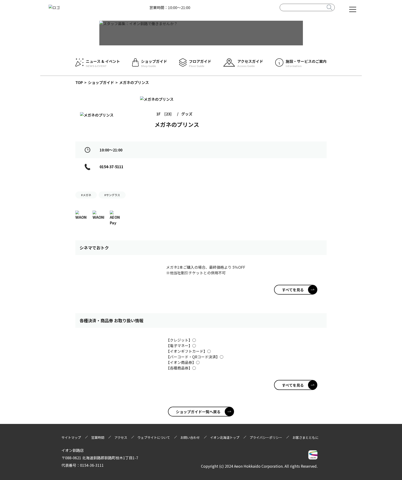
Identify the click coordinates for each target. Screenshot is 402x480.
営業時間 (97, 437)
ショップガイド (101, 82)
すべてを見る (293, 289)
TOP (79, 82)
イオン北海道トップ (224, 437)
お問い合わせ (190, 437)
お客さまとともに (305, 437)
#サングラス (112, 195)
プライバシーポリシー (266, 437)
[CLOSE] (352, 9)
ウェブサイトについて (153, 437)
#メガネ (86, 195)
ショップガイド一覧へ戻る (198, 411)
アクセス (120, 437)
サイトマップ (71, 437)
